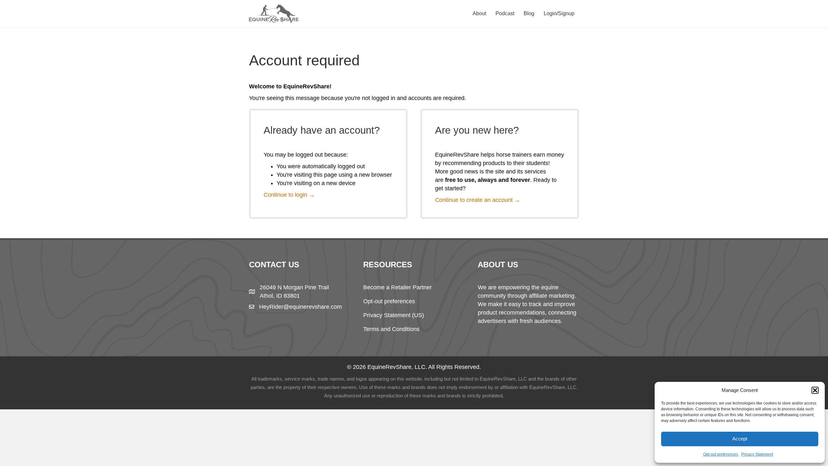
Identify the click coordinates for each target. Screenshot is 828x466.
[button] (815, 390)
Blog (529, 13)
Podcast (505, 13)
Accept (739, 438)
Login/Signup (559, 13)
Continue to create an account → (477, 200)
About (479, 13)
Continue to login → (289, 195)
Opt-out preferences (720, 454)
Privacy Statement (757, 454)
